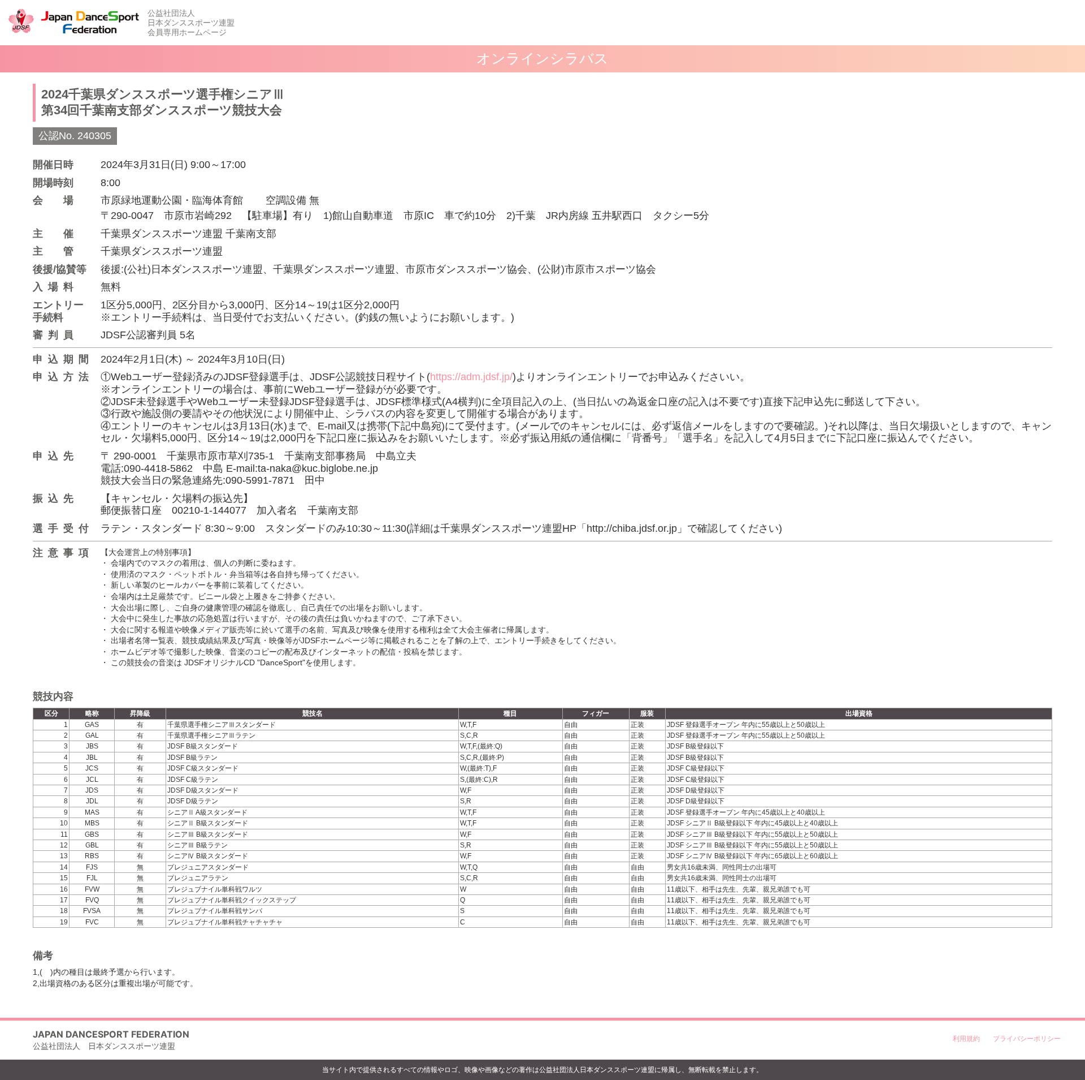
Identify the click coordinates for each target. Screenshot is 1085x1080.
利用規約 (966, 1038)
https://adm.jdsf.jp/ (471, 376)
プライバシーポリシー (1027, 1038)
